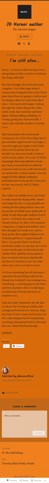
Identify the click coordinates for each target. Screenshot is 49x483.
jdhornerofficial (23, 55)
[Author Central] (29, 44)
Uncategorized (11, 392)
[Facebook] (20, 44)
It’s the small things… (13, 450)
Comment (39, 433)
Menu (26, 36)
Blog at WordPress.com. (24, 476)
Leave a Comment (36, 55)
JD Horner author (24, 24)
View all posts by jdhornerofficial (16, 380)
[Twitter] (24, 44)
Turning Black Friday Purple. (18, 461)
